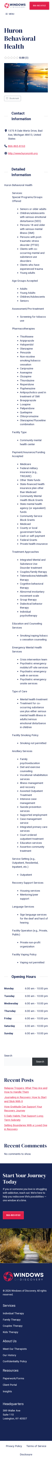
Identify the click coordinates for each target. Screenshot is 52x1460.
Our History (9, 1355)
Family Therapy (12, 1319)
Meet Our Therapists (15, 1348)
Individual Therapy (13, 1313)
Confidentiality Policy (15, 1361)
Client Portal (10, 1384)
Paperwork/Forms (13, 1378)
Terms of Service (36, 1446)
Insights (7, 1391)
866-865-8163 (39, 5)
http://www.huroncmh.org (23, 153)
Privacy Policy (14, 1446)
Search (8, 1055)
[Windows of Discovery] (15, 5)
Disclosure (26, 1454)
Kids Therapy (10, 1332)
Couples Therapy (12, 1325)
